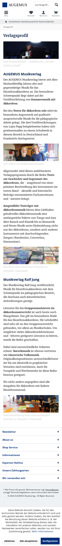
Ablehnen (9, 540)
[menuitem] (6, 13)
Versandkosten (52, 489)
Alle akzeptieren (29, 540)
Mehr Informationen (42, 531)
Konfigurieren (50, 540)
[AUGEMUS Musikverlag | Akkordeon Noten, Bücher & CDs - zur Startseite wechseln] (15, 5)
